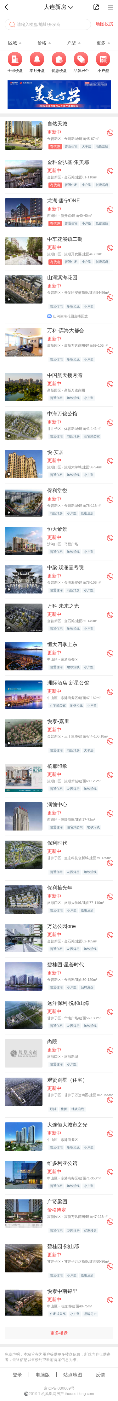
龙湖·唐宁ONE (63, 200)
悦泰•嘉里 (58, 721)
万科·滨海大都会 (65, 330)
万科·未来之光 (63, 606)
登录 (17, 1374)
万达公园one (61, 926)
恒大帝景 (57, 529)
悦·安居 (55, 452)
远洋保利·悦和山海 (68, 1003)
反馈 (100, 1374)
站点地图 (72, 1374)
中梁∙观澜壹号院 (65, 567)
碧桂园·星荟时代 (65, 964)
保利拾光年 (59, 887)
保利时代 (57, 843)
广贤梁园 (57, 1201)
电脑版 (43, 1374)
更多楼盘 (59, 1332)
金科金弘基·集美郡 (68, 162)
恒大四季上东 (62, 644)
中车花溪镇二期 (64, 239)
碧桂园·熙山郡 (63, 1246)
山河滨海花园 (62, 277)
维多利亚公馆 (62, 1163)
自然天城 (57, 123)
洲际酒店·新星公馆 (68, 683)
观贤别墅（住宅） (67, 1080)
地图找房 (104, 23)
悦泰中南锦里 (62, 1291)
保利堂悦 (57, 490)
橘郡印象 (57, 766)
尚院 (52, 1041)
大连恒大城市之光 (67, 1124)
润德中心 (57, 804)
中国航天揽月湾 (64, 375)
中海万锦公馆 (62, 413)
